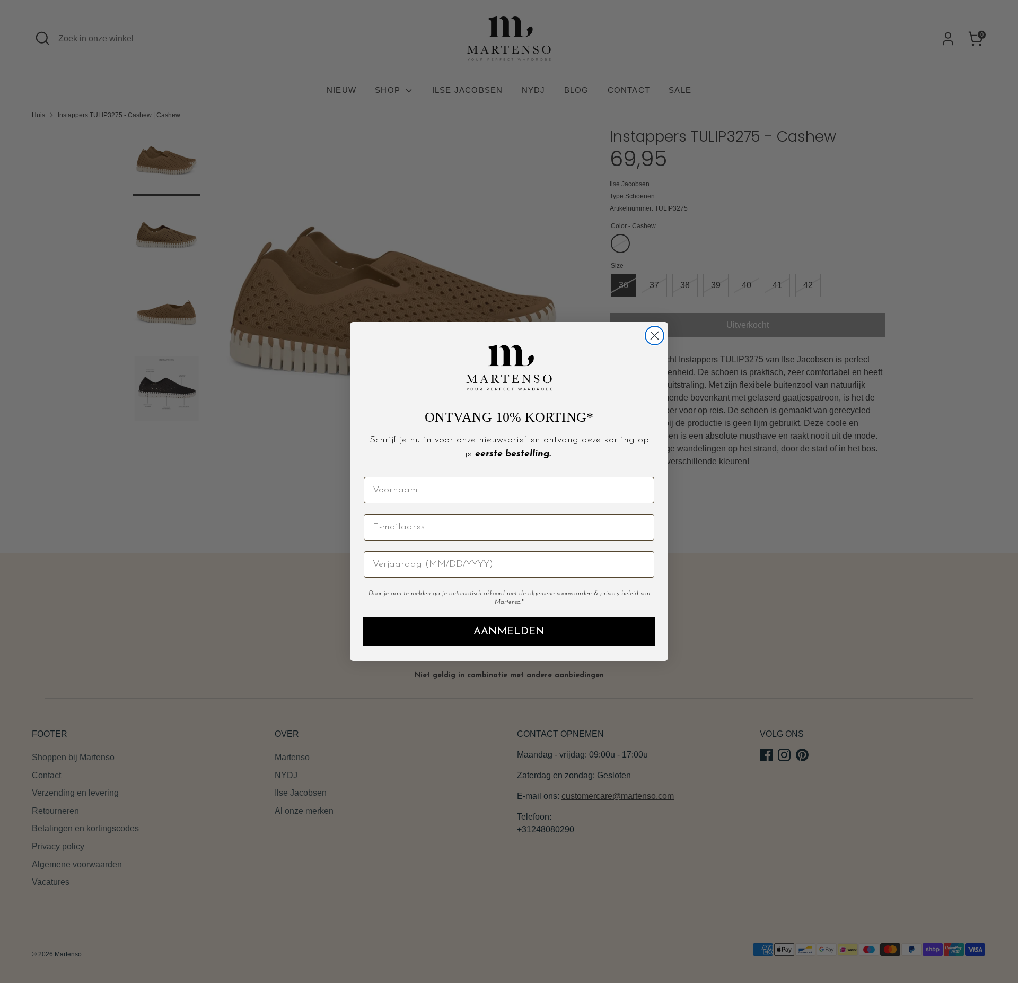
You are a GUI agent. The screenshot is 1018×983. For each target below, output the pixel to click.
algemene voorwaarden (560, 593)
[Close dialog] (654, 335)
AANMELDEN (509, 632)
